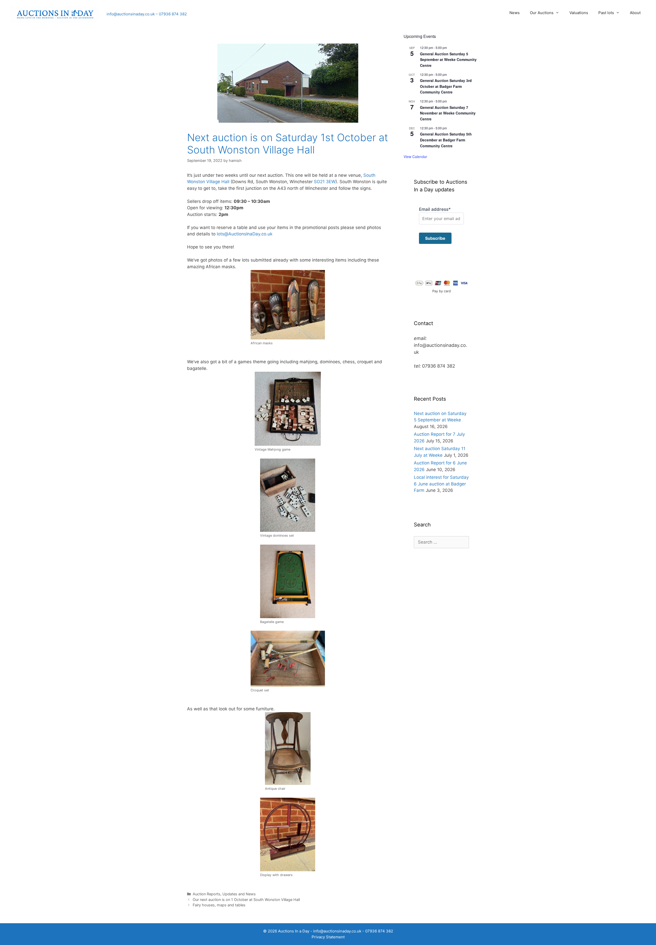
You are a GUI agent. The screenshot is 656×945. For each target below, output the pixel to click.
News (514, 12)
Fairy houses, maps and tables (219, 905)
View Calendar (415, 156)
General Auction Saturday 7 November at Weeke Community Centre (448, 113)
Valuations (578, 12)
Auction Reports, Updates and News (224, 894)
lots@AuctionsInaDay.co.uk (244, 233)
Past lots (606, 12)
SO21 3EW (324, 181)
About (635, 12)
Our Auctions (542, 12)
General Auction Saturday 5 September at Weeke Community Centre (448, 59)
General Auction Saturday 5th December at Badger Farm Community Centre (446, 139)
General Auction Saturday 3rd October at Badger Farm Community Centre (446, 86)
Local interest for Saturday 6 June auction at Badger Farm (441, 484)
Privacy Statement (328, 936)
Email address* (435, 209)
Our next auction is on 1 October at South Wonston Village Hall (246, 899)
